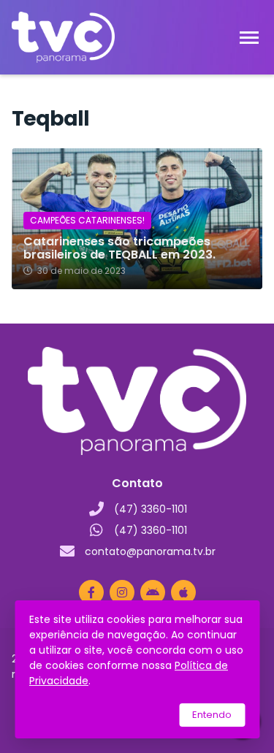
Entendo (212, 715)
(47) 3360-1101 (150, 509)
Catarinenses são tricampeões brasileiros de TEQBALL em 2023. (119, 248)
